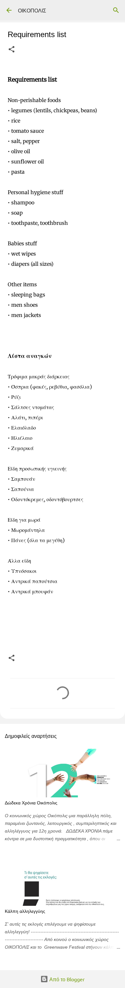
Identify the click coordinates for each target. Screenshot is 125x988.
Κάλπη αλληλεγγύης (25, 911)
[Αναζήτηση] (116, 10)
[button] (11, 49)
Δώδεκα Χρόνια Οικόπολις (31, 802)
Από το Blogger (66, 979)
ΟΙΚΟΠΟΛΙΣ (32, 10)
